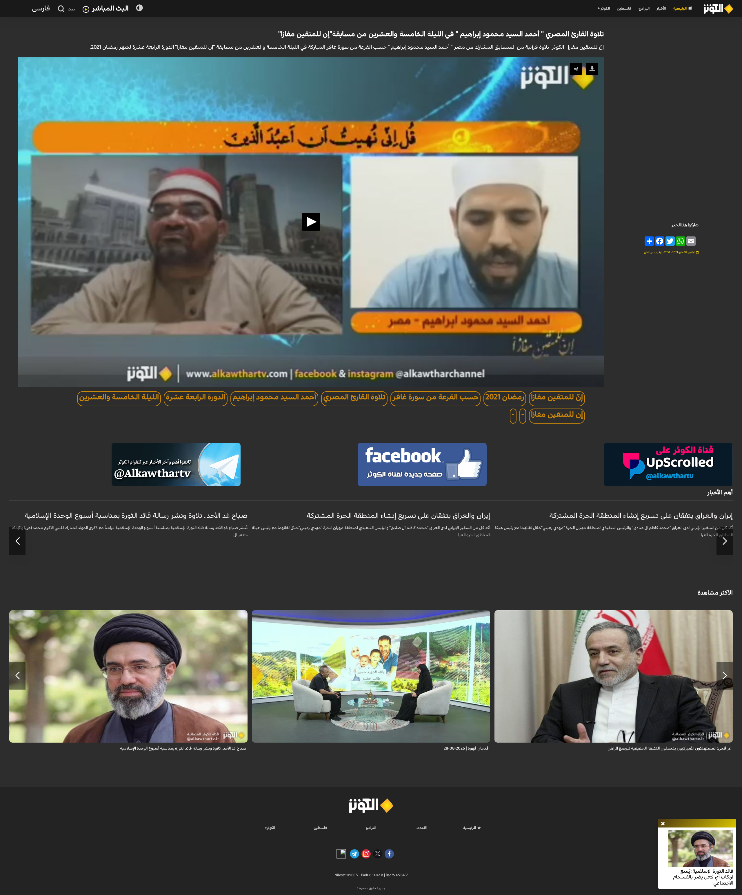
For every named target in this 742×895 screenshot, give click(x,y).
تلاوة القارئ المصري (354, 397)
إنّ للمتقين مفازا (557, 397)
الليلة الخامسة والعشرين (119, 397)
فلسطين (624, 8)
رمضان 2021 (504, 397)
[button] (311, 222)
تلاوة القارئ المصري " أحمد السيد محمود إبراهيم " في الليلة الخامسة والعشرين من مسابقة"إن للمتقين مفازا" (441, 34)
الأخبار (661, 8)
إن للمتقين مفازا (557, 414)
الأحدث (422, 828)
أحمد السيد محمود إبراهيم (274, 397)
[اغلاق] (663, 824)
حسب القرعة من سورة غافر (435, 397)
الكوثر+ (270, 828)
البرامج (644, 8)
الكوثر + (604, 8)
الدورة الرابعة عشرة (195, 397)
